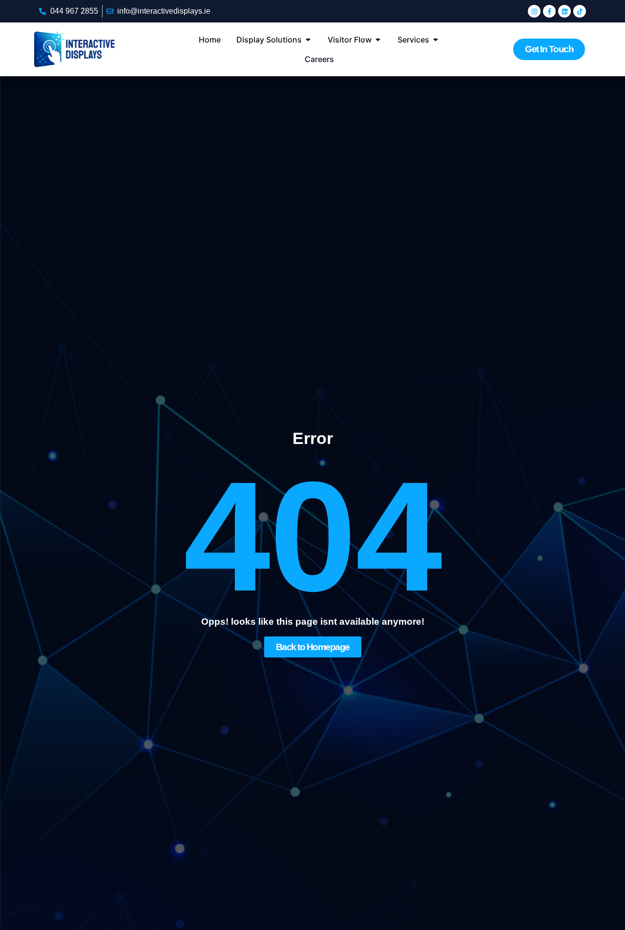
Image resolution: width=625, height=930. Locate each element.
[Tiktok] (579, 11)
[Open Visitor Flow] (378, 39)
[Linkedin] (564, 11)
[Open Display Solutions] (308, 39)
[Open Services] (435, 39)
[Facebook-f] (549, 11)
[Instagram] (534, 11)
